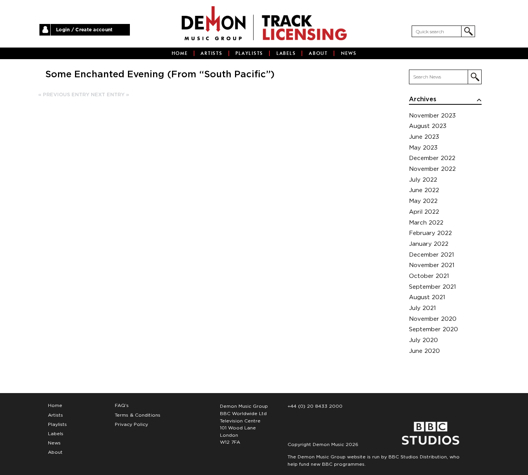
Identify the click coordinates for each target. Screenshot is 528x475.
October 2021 (429, 276)
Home (180, 53)
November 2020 (432, 319)
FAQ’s (122, 405)
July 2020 (423, 340)
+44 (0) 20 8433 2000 (315, 406)
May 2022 (423, 201)
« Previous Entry (63, 94)
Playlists (249, 53)
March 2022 (426, 223)
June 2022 (424, 190)
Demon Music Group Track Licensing (213, 23)
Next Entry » (110, 94)
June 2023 (424, 137)
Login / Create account (84, 29)
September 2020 (433, 329)
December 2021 (431, 255)
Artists (211, 53)
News (349, 53)
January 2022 (428, 244)
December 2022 (432, 158)
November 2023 (432, 116)
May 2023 (423, 148)
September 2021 (432, 287)
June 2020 (424, 351)
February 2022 (430, 233)
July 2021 (422, 308)
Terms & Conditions (137, 415)
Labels (286, 53)
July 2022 (423, 180)
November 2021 (432, 265)
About (318, 53)
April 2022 (424, 212)
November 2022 (432, 169)
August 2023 (427, 126)
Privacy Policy (131, 424)
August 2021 (427, 297)
